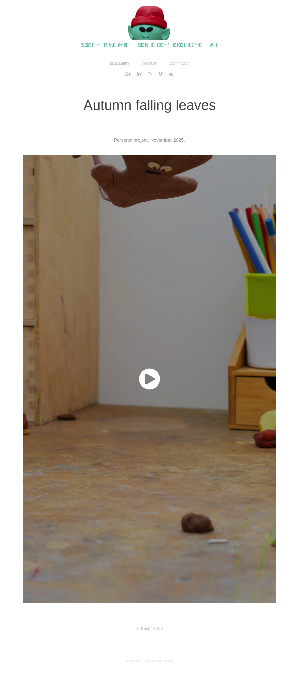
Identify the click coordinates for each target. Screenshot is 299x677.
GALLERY (120, 63)
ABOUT (149, 63)
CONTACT (179, 63)
